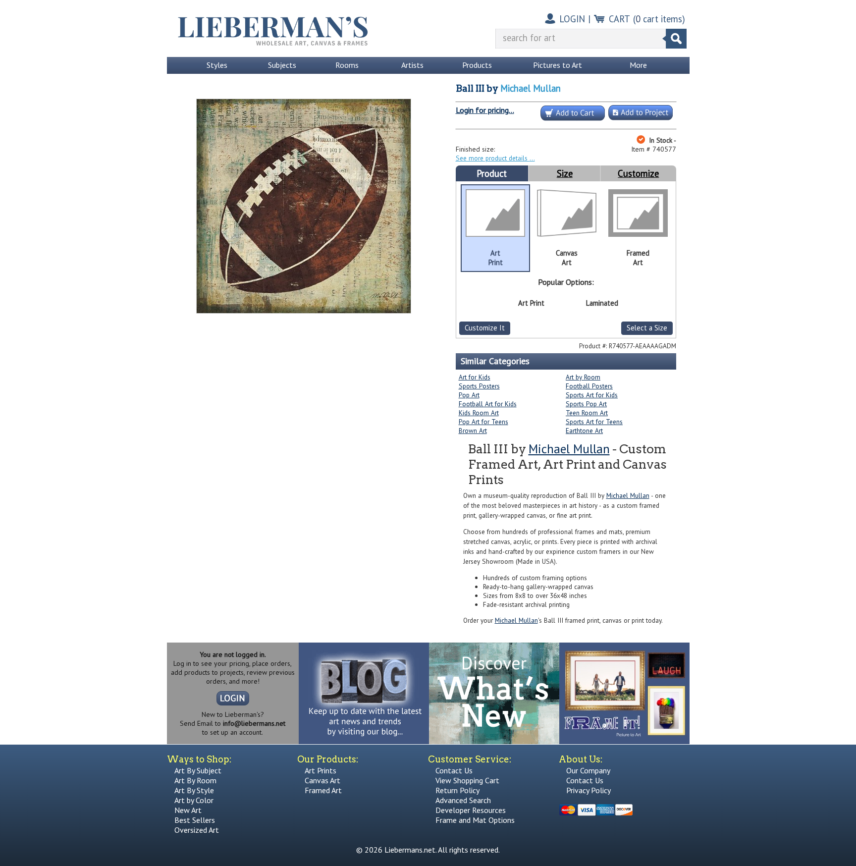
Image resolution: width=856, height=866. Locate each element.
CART (619, 19)
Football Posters (589, 385)
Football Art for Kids (488, 403)
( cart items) (659, 19)
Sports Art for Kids (592, 394)
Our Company (588, 770)
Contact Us (454, 770)
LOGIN (572, 19)
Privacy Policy (588, 790)
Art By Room (195, 780)
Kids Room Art (479, 412)
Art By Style (194, 790)
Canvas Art (322, 780)
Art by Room (583, 377)
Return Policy (457, 790)
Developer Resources (470, 810)
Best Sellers (194, 820)
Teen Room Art (587, 412)
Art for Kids (474, 377)
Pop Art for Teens (483, 421)
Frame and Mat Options (475, 820)
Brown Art (473, 430)
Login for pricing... (485, 110)
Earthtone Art (584, 430)
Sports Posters (479, 385)
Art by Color (194, 800)
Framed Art (323, 790)
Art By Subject (197, 770)
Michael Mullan (530, 88)
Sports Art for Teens (594, 421)
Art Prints (320, 770)
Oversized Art (196, 830)
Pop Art (469, 394)
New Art (188, 810)
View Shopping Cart (467, 780)
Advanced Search (463, 800)
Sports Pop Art (586, 403)
